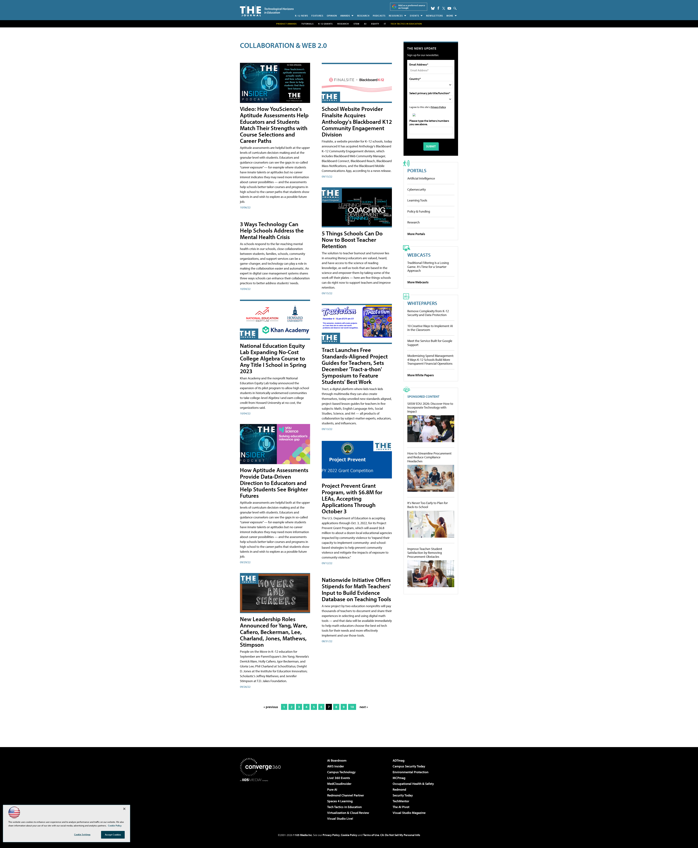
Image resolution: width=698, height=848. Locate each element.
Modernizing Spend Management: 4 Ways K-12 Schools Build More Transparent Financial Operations (430, 360)
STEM (356, 23)
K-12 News (301, 15)
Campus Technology (341, 772)
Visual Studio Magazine (409, 813)
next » (364, 707)
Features (317, 15)
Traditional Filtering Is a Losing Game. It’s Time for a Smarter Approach (428, 267)
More (449, 15)
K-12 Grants (325, 23)
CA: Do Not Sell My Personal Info (400, 835)
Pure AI (332, 789)
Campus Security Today (409, 766)
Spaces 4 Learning (340, 801)
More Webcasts (418, 282)
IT (385, 23)
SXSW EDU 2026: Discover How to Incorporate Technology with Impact (430, 407)
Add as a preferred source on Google (411, 6)
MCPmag (399, 778)
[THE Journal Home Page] (267, 11)
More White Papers (420, 375)
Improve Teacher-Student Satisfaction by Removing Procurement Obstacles (424, 553)
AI (365, 23)
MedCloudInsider (339, 784)
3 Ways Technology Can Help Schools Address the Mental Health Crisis (272, 230)
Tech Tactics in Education (344, 807)
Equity (375, 23)
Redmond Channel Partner (345, 795)
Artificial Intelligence (421, 178)
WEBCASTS (419, 255)
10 (352, 707)
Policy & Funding (418, 211)
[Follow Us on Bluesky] (433, 8)
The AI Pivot (401, 807)
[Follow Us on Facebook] (438, 8)
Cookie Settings (82, 834)
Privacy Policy (438, 107)
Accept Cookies (113, 834)
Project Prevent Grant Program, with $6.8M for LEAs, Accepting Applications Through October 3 (352, 498)
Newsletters (434, 15)
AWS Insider (335, 766)
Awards (345, 15)
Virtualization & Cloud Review (348, 813)
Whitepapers (422, 303)
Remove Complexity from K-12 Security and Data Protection (428, 313)
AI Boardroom (336, 760)
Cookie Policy (349, 835)
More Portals (416, 234)
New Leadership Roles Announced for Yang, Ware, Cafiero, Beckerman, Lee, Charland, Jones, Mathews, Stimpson (273, 631)
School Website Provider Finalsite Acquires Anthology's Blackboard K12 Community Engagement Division (357, 121)
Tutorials (307, 23)
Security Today (403, 795)
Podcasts (379, 15)
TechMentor (401, 801)
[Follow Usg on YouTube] (449, 8)
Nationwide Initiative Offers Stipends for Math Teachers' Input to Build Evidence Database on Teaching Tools (356, 589)
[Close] (124, 809)
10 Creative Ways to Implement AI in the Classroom (430, 328)
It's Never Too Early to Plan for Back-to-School (427, 505)
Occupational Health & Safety (413, 784)
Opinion (332, 15)
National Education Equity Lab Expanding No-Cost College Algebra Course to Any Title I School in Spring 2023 (273, 358)
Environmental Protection (410, 772)
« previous (271, 707)
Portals (416, 170)
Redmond (399, 789)
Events (414, 15)
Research (363, 15)
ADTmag (398, 760)
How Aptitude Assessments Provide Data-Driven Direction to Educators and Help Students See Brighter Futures (274, 482)
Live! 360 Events (338, 778)
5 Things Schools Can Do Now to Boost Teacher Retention (352, 240)
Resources (396, 15)
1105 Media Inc (302, 835)
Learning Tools (417, 200)
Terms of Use (371, 835)
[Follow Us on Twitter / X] (443, 8)
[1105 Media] (262, 800)
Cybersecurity (416, 189)
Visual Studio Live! (340, 818)
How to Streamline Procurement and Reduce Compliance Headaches (429, 457)
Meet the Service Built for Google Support (429, 343)
